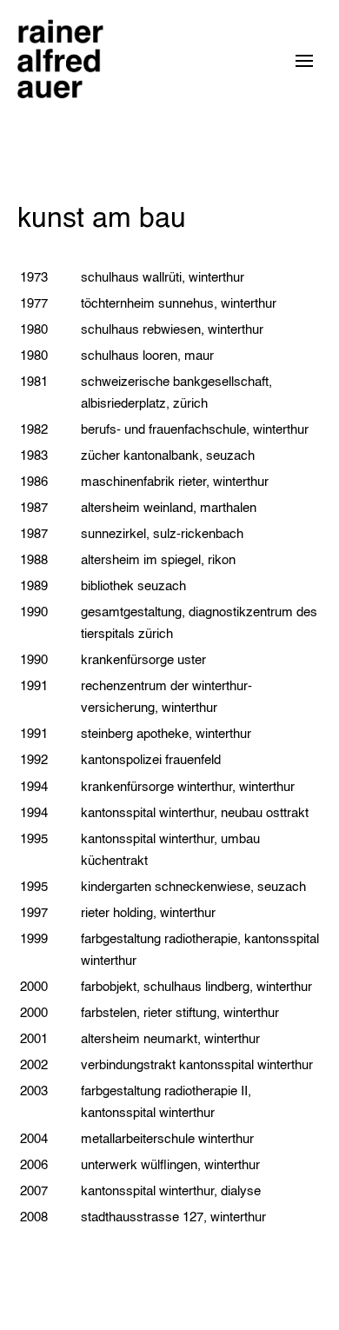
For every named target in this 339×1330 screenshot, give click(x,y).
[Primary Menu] (304, 60)
